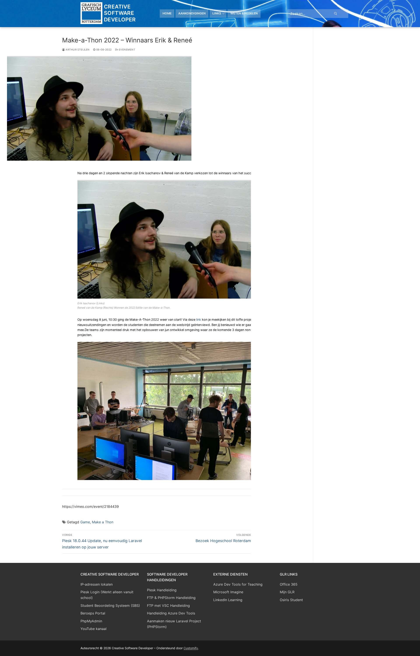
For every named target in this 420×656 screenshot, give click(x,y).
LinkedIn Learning (227, 600)
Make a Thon (102, 522)
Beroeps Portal (92, 613)
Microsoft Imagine (228, 592)
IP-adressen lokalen (96, 584)
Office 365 (289, 584)
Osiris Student (291, 600)
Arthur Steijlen (77, 49)
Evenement (126, 49)
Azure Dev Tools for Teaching (237, 584)
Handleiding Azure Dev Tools (171, 613)
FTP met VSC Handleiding (168, 605)
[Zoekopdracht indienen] (336, 13)
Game (85, 522)
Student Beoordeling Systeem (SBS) (110, 605)
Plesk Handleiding (162, 590)
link (198, 319)
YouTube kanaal (93, 628)
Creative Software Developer (120, 13)
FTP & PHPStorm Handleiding (171, 597)
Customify (191, 648)
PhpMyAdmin (91, 621)
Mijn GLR (287, 592)
